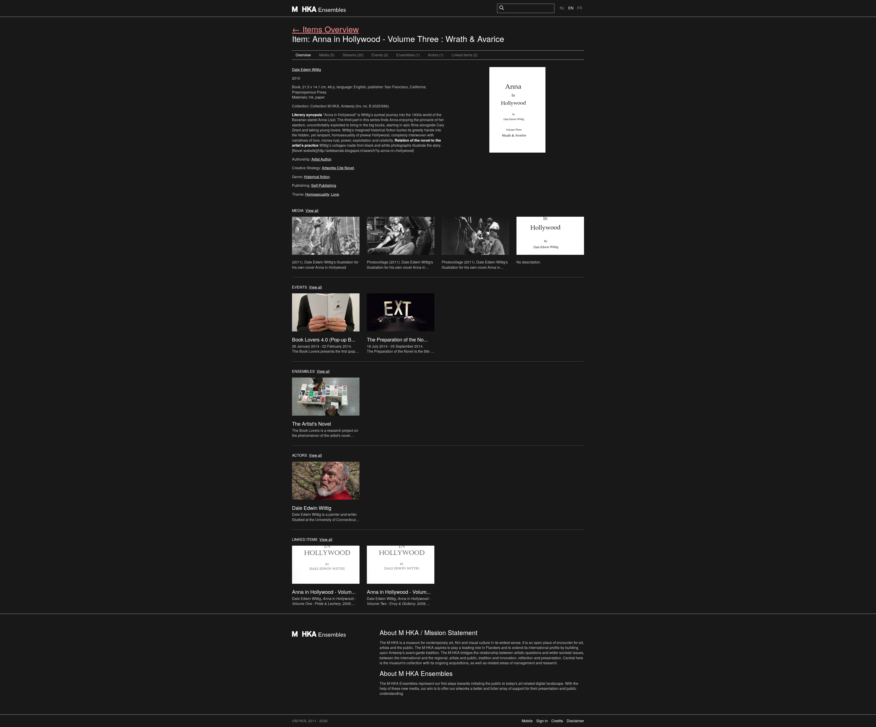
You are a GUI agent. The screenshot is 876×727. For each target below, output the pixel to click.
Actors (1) (435, 54)
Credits (557, 720)
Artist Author (321, 159)
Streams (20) (353, 54)
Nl (562, 7)
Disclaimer (575, 720)
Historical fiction (317, 176)
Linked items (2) (464, 54)
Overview (303, 54)
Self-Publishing (323, 185)
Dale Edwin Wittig (306, 69)
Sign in (542, 720)
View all (311, 210)
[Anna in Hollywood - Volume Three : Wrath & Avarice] (517, 110)
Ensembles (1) (408, 54)
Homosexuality (317, 194)
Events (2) (380, 54)
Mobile (527, 720)
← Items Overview (325, 29)
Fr (579, 7)
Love (335, 194)
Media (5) (326, 54)
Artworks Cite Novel (338, 167)
